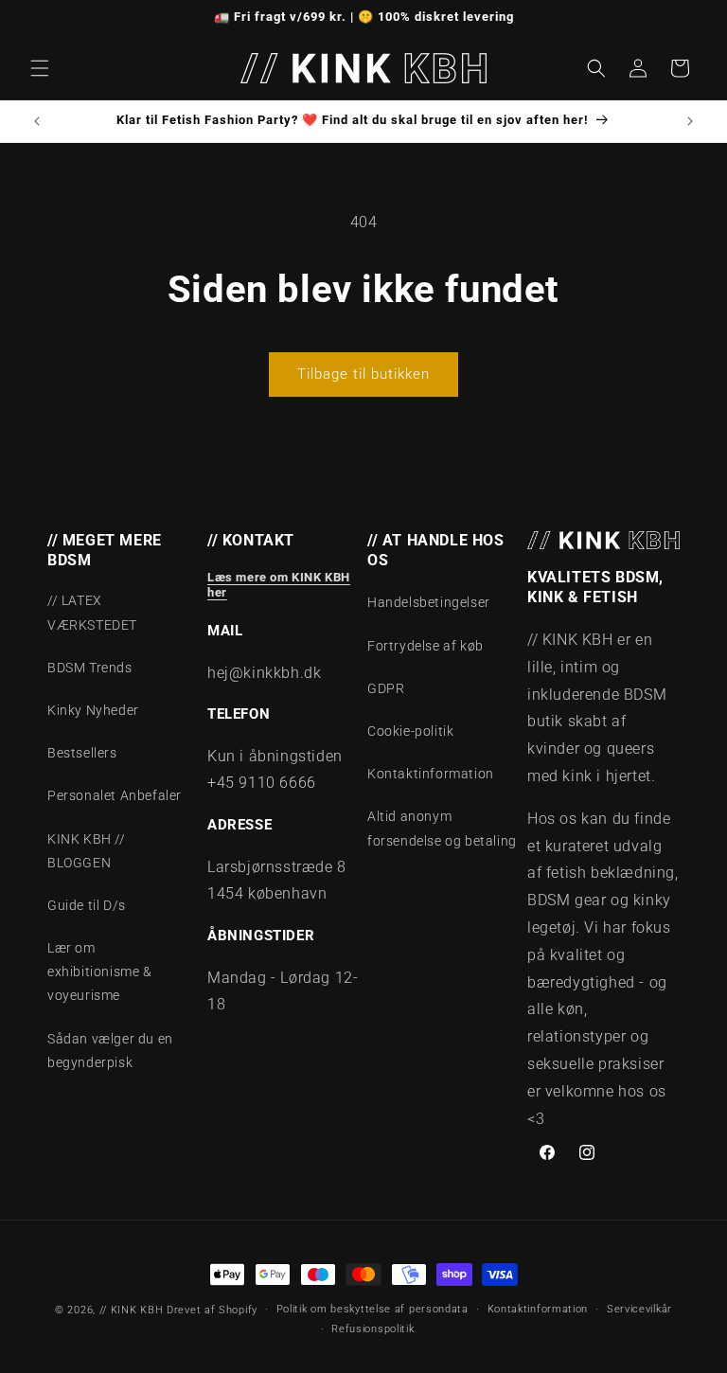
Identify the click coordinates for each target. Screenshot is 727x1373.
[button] (40, 68)
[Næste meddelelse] (690, 121)
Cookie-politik (410, 731)
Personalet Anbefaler (114, 795)
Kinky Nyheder (93, 710)
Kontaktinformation (430, 773)
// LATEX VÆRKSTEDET (92, 612)
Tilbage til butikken (363, 374)
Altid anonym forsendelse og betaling (442, 828)
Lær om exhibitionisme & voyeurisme (99, 971)
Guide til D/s (86, 905)
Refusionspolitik (372, 1329)
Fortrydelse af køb (425, 645)
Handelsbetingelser (428, 602)
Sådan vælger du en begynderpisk (110, 1050)
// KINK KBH (131, 1310)
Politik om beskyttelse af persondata (372, 1309)
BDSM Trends (90, 667)
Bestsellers (82, 752)
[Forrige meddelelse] (37, 121)
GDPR (385, 688)
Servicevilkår (639, 1309)
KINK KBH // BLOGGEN (86, 850)
